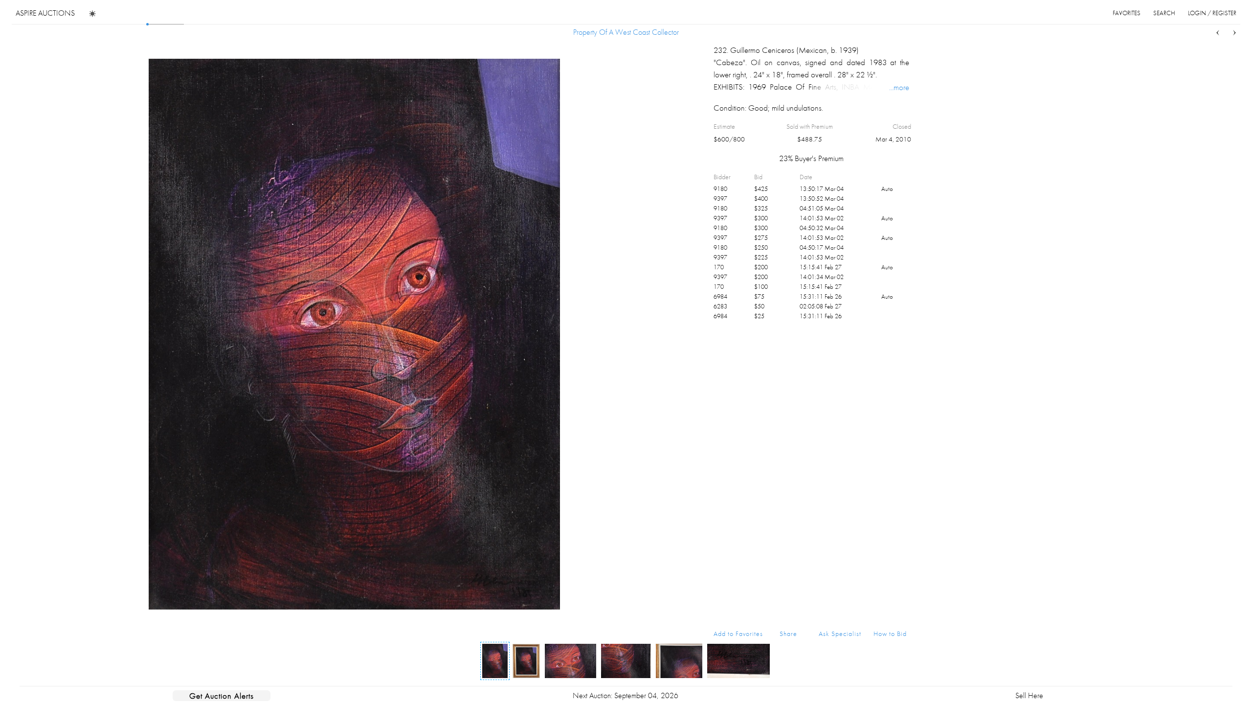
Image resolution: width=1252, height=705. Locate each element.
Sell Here (1029, 695)
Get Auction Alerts (221, 695)
